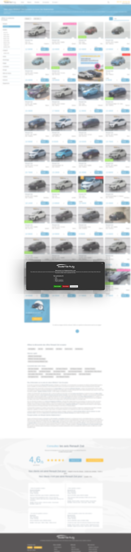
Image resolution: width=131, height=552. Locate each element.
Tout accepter (57, 286)
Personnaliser (74, 286)
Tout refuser (65, 286)
